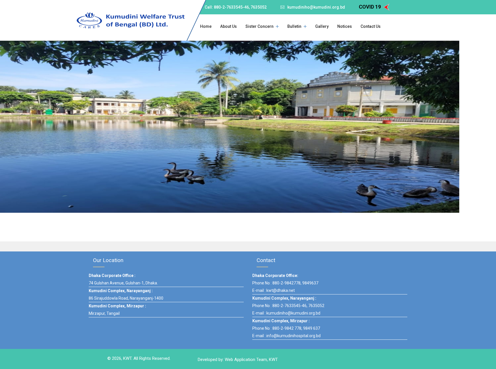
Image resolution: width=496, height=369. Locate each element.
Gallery (322, 26)
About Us (228, 26)
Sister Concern (259, 26)
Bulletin (294, 26)
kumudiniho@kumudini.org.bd (316, 7)
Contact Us (371, 26)
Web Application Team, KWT (251, 359)
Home (206, 26)
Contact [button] (266, 260)
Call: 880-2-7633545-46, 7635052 (236, 7)
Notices (344, 26)
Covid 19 (370, 7)
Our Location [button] (108, 260)
